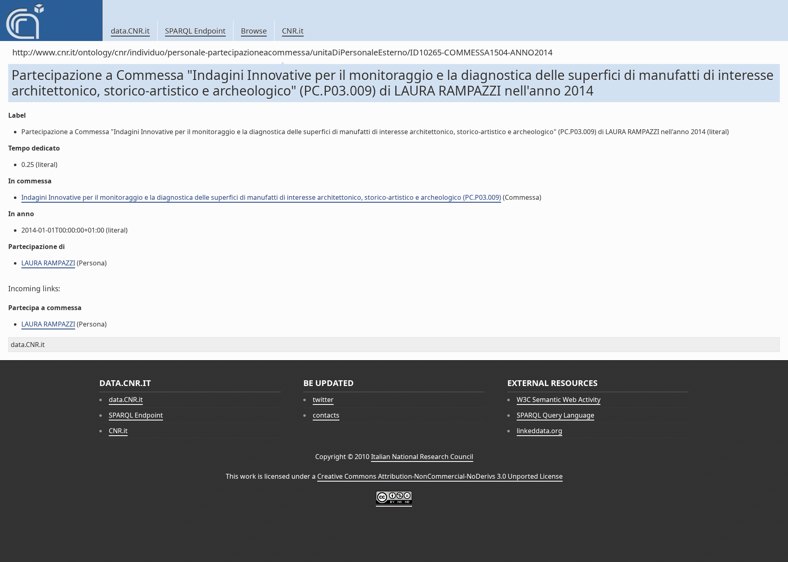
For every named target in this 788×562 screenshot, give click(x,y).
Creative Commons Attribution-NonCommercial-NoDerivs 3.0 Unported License (440, 476)
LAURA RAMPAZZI (48, 262)
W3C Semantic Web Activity (558, 399)
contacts (326, 415)
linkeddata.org (539, 430)
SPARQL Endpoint (195, 31)
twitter (323, 399)
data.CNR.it (130, 31)
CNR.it (293, 31)
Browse (254, 31)
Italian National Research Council (422, 456)
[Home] (51, 20)
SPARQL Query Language (555, 415)
